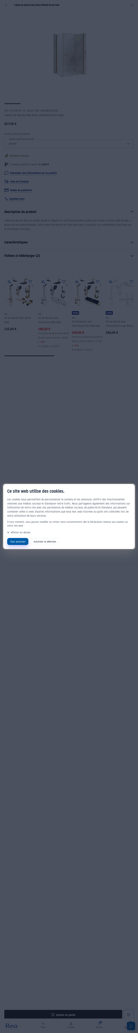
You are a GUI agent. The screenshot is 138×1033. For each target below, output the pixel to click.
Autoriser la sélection (45, 541)
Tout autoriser (18, 541)
